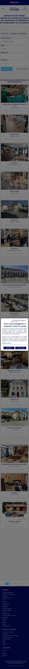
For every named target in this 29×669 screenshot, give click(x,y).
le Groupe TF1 (13, 328)
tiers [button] (16, 337)
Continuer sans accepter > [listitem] (19, 320)
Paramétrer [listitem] (9, 348)
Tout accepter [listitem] (20, 348)
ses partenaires (20, 328)
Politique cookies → (7, 343)
